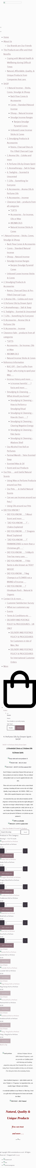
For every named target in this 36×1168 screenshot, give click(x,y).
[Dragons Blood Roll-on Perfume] (10, 877)
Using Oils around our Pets (19, 506)
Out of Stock (3, 949)
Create (18, 1155)
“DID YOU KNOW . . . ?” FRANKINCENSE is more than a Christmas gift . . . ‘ (21, 544)
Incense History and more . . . (20, 379)
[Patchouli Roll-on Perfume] (8, 1000)
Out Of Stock (5, 961)
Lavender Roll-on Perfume (8, 971)
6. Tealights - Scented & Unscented (19, 312)
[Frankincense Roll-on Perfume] (9, 895)
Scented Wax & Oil (15, 464)
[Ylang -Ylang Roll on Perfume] (9, 1032)
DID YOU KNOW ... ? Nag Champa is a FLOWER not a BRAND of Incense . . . (19, 577)
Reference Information (13, 362)
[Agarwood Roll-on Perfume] (9, 841)
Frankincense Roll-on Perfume (9, 898)
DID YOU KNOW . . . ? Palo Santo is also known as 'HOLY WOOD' (20, 565)
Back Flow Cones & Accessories (21, 244)
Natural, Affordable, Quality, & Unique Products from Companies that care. (21, 75)
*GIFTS (13, 210)
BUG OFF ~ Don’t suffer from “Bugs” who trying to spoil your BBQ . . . (21, 370)
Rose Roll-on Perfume (6, 934)
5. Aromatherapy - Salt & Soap (21, 168)
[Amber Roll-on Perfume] (8, 859)
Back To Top (3, 1045)
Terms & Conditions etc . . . (19, 616)
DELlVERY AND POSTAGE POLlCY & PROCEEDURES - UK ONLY (20, 624)
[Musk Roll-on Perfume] (7, 913)
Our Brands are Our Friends (19, 46)
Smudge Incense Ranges (21, 117)
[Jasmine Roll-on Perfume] (8, 952)
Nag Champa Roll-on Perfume (9, 987)
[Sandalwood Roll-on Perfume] (9, 1016)
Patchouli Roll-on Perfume (8, 1003)
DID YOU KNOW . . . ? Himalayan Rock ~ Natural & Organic (20, 590)
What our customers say (18, 607)
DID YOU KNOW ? (11, 510)
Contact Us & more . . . (13, 599)
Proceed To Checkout (20, 828)
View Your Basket (8, 828)
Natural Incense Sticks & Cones (21, 358)
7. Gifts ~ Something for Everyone (18, 316)
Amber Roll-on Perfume (7, 862)
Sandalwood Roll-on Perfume (8, 1018)
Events (10, 611)
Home (6, 37)
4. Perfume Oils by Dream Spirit (21, 164)
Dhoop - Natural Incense (21, 113)
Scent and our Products (17, 468)
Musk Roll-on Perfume (6, 916)
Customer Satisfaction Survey (20, 603)
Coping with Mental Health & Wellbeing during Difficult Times (20, 62)
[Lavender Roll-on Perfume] (8, 968)
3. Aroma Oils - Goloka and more (18, 299)
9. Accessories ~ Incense (18, 198)
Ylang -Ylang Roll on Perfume (9, 1034)
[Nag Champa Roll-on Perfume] (9, 984)
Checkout (20, 728)
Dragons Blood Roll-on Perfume (9, 880)
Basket (11, 728)
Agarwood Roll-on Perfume (8, 844)
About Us (7, 41)
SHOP (6, 84)
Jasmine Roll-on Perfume (7, 955)
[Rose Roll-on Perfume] (7, 931)
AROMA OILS (16, 223)
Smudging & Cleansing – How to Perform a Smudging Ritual (21, 404)
